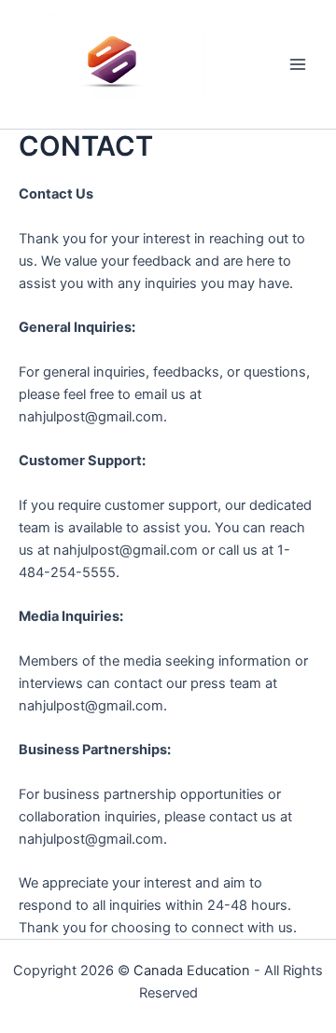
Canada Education (191, 970)
